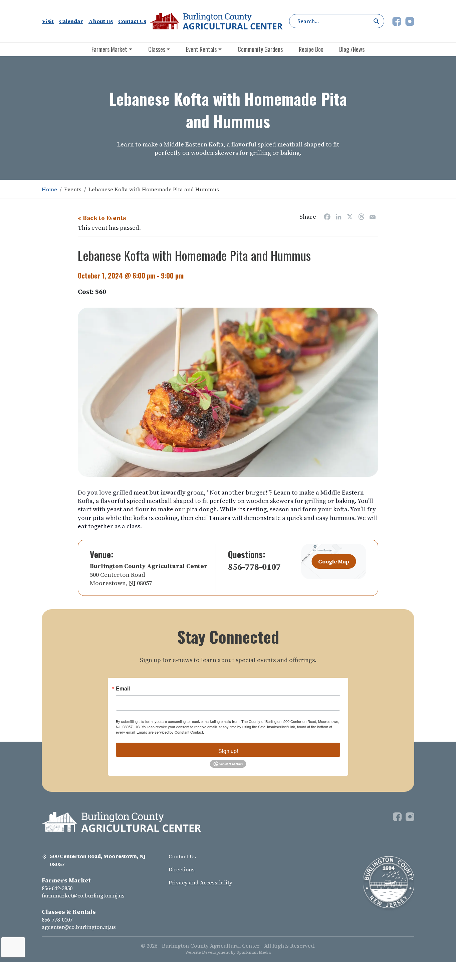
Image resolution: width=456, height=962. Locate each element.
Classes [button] (156, 49)
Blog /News (352, 49)
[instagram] (409, 20)
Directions (182, 869)
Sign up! (228, 751)
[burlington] (121, 821)
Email (123, 688)
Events (72, 189)
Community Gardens (260, 49)
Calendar (71, 21)
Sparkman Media (254, 952)
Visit (48, 21)
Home (49, 189)
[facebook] (397, 20)
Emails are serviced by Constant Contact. (170, 732)
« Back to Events (102, 218)
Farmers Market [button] (109, 49)
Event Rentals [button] (201, 49)
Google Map (333, 561)
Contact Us (132, 21)
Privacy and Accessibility (200, 882)
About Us (100, 21)
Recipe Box (311, 49)
